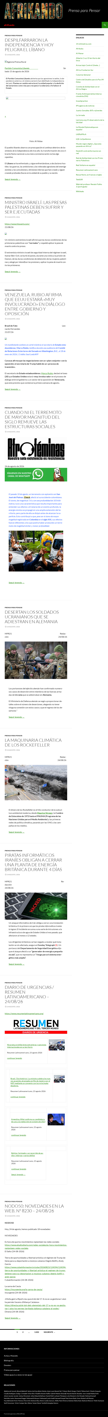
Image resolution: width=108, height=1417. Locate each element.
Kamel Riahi (50, 1396)
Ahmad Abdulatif (22, 1391)
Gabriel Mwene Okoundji (59, 1393)
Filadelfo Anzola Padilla (42, 1393)
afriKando (9, 25)
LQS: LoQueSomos (83, 139)
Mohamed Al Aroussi (33, 1398)
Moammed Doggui (20, 1398)
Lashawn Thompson (60, 1396)
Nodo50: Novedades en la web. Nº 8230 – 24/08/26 (34, 1208)
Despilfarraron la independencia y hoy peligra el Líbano (29, 44)
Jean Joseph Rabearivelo (91, 1393)
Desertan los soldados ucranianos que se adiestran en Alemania (32, 616)
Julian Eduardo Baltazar (38, 1396)
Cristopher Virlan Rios (28, 1393)
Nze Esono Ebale (71, 1398)
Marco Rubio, (47, 373)
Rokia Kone (77, 1401)
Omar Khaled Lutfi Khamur (85, 1398)
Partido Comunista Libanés (21, 68)
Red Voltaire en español (85, 165)
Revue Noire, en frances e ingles (89, 175)
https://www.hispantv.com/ (17, 224)
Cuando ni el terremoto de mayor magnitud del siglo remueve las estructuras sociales (33, 419)
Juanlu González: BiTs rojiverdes (89, 110)
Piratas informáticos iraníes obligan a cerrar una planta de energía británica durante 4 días (33, 862)
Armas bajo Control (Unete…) (88, 65)
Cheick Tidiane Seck (82, 1391)
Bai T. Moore (63, 1391)
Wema (30, 1403)
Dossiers (7, 1365)
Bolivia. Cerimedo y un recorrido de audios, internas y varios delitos (27, 1154)
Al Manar (80, 53)
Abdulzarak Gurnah (10, 1391)
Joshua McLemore (24, 1396)
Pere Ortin (27, 1401)
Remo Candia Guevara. (47, 1401)
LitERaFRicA (81, 134)
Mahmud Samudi (90, 1396)
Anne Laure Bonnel (53, 1391)
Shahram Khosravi (87, 1401)
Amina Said (31, 1391)
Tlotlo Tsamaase (99, 1401)
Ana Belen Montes (41, 1391)
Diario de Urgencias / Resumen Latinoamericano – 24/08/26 (29, 994)
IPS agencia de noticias (85, 106)
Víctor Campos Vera (21, 1403)
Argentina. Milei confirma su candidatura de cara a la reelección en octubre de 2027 (28, 1120)
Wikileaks (80, 191)
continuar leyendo (14, 1058)
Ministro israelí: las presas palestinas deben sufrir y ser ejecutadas (36, 207)
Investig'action (82, 101)
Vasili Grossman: (9, 1403)
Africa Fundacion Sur (84, 70)
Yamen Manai (36, 1403)
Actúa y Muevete (11, 1356)
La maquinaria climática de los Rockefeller (33, 742)
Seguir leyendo (13, 179)
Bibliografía (9, 1360)
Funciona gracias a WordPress (14, 1414)
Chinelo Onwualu (95, 1391)
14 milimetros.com (83, 44)
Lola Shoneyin (71, 1396)
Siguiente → (49, 1332)
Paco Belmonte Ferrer (11, 1401)
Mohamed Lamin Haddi (47, 1398)
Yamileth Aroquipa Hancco (49, 1403)
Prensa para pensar (13, 35)
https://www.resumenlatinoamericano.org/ (24, 1013)
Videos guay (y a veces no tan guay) (18, 1375)
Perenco (20, 1401)
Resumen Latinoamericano (87, 170)
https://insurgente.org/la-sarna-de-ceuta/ (24, 1289)
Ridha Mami (59, 1401)
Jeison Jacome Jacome (11, 1396)
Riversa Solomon (68, 1401)
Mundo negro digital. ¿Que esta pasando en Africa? (88, 145)
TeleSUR (79, 179)
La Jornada (80, 115)
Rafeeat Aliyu (35, 1401)
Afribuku (79, 48)
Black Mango (72, 1391)
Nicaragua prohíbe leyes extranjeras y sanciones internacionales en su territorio (26, 1046)
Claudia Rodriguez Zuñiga (12, 1393)
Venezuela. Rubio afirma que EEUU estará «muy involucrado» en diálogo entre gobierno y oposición (35, 304)
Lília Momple (80, 1396)
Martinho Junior (9, 1398)
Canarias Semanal (83, 75)
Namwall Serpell (60, 1398)
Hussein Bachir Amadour (74, 1393)
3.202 (36, 1332)
